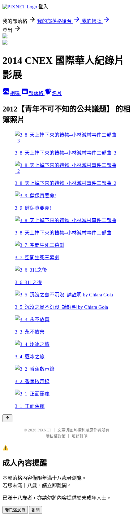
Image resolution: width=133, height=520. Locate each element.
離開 (36, 510)
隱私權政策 (55, 436)
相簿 (15, 93)
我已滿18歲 (15, 510)
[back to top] (7, 418)
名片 (57, 93)
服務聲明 (79, 436)
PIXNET (44, 430)
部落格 (36, 93)
